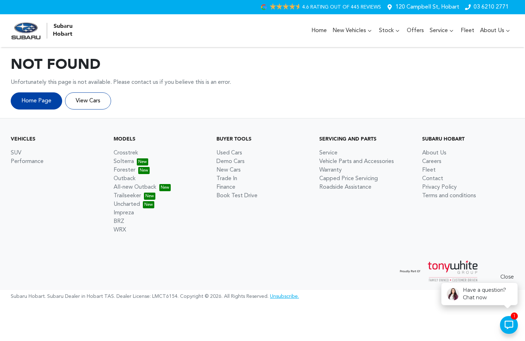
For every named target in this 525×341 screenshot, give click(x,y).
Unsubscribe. (284, 296)
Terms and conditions (449, 196)
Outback (125, 179)
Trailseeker (127, 196)
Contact (432, 179)
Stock (386, 31)
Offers (415, 31)
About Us (492, 31)
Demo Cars (230, 161)
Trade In (226, 179)
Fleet (467, 31)
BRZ (119, 221)
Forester (124, 170)
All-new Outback (135, 187)
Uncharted (127, 204)
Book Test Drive (237, 196)
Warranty (330, 170)
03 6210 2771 (491, 7)
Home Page (36, 101)
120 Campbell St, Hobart (427, 7)
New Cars (228, 170)
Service (439, 31)
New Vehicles (349, 31)
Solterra (124, 161)
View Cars (88, 101)
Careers (431, 161)
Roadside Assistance (345, 187)
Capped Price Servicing (348, 179)
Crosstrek (126, 153)
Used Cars (229, 153)
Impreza (124, 213)
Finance (225, 187)
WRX (120, 230)
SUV (16, 153)
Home (319, 31)
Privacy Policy (439, 187)
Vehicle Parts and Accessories (356, 161)
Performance (27, 161)
